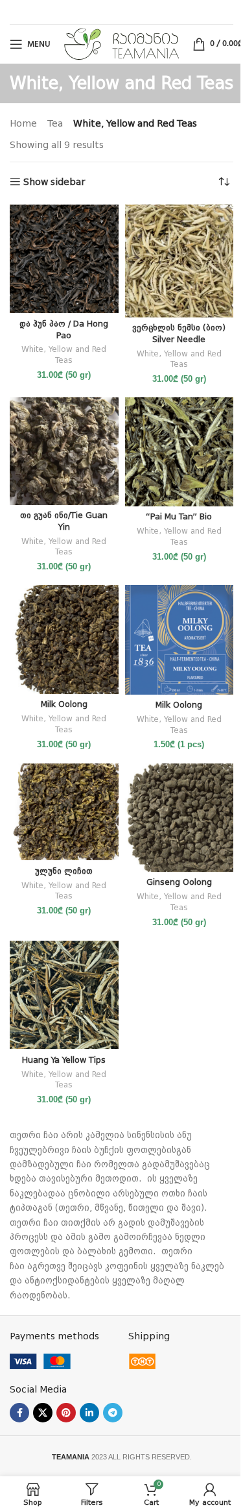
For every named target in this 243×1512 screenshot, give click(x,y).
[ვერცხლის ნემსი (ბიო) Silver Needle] (179, 260)
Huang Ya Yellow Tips (64, 1060)
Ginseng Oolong (179, 882)
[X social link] (42, 1412)
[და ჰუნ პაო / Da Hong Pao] (64, 259)
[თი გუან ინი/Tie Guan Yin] (64, 451)
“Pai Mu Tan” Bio (179, 516)
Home (23, 123)
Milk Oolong (64, 704)
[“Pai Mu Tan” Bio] (179, 451)
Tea (55, 123)
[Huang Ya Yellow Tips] (64, 995)
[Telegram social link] (112, 1412)
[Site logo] (121, 43)
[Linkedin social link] (89, 1412)
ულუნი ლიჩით (64, 871)
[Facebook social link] (19, 1412)
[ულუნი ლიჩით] (64, 812)
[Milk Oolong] (64, 639)
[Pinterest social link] (66, 1412)
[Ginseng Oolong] (179, 818)
